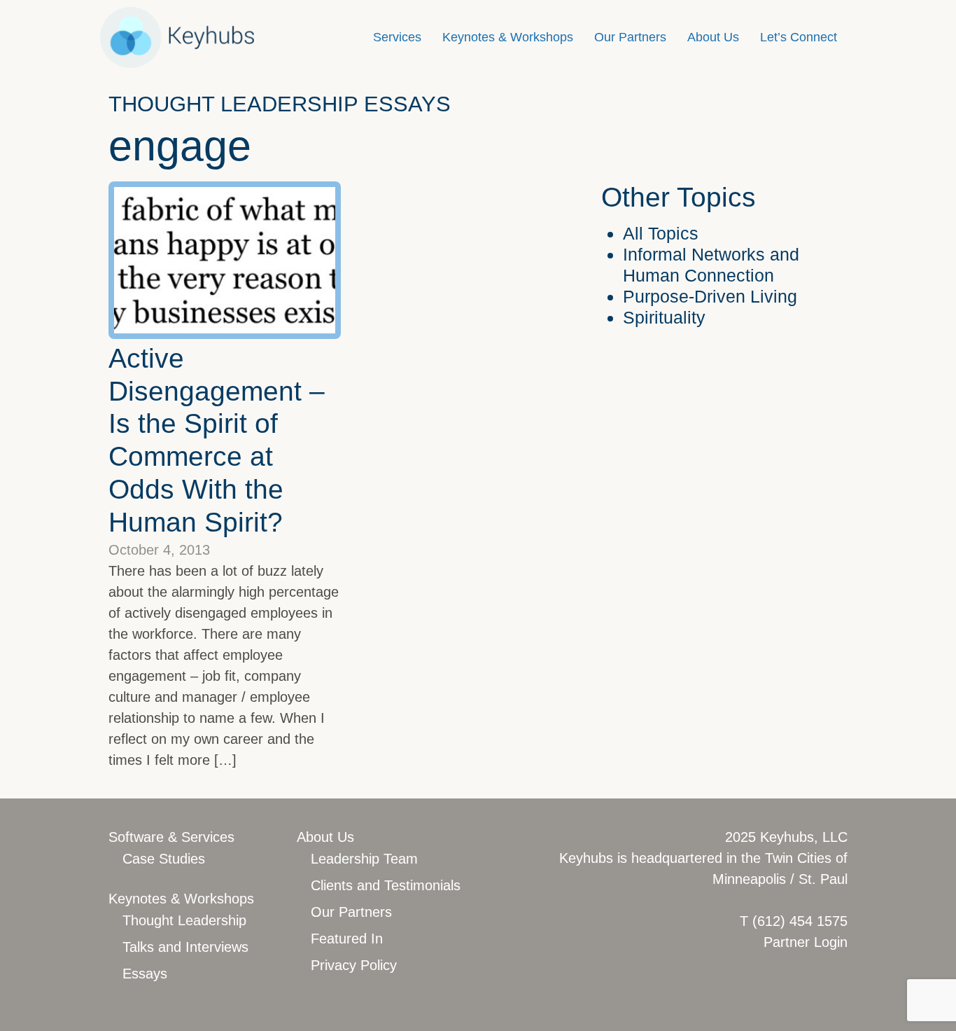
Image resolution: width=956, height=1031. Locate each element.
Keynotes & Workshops (507, 37)
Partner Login (806, 942)
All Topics (660, 233)
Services (397, 37)
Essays (144, 973)
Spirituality (664, 317)
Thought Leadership (184, 920)
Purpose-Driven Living (710, 296)
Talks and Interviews (185, 947)
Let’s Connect (798, 37)
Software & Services (171, 837)
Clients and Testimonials (386, 885)
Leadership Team (364, 858)
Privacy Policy (354, 965)
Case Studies (163, 858)
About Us (713, 37)
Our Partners (630, 37)
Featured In (347, 938)
